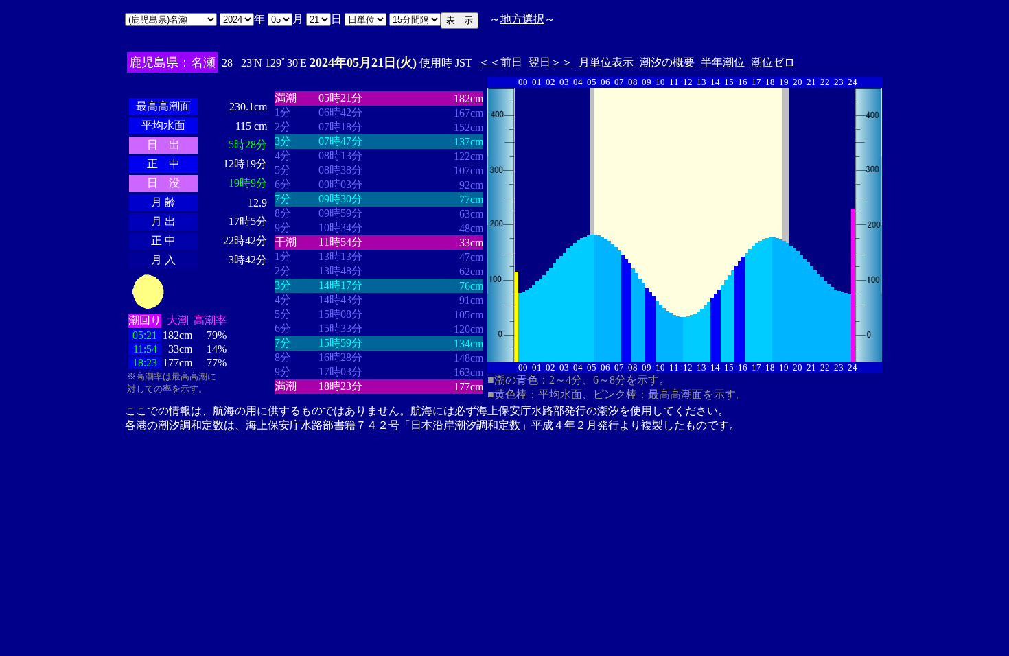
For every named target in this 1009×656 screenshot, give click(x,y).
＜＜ (489, 62)
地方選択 (522, 19)
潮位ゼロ (773, 62)
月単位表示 (606, 62)
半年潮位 (723, 62)
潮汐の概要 (667, 62)
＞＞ (561, 62)
